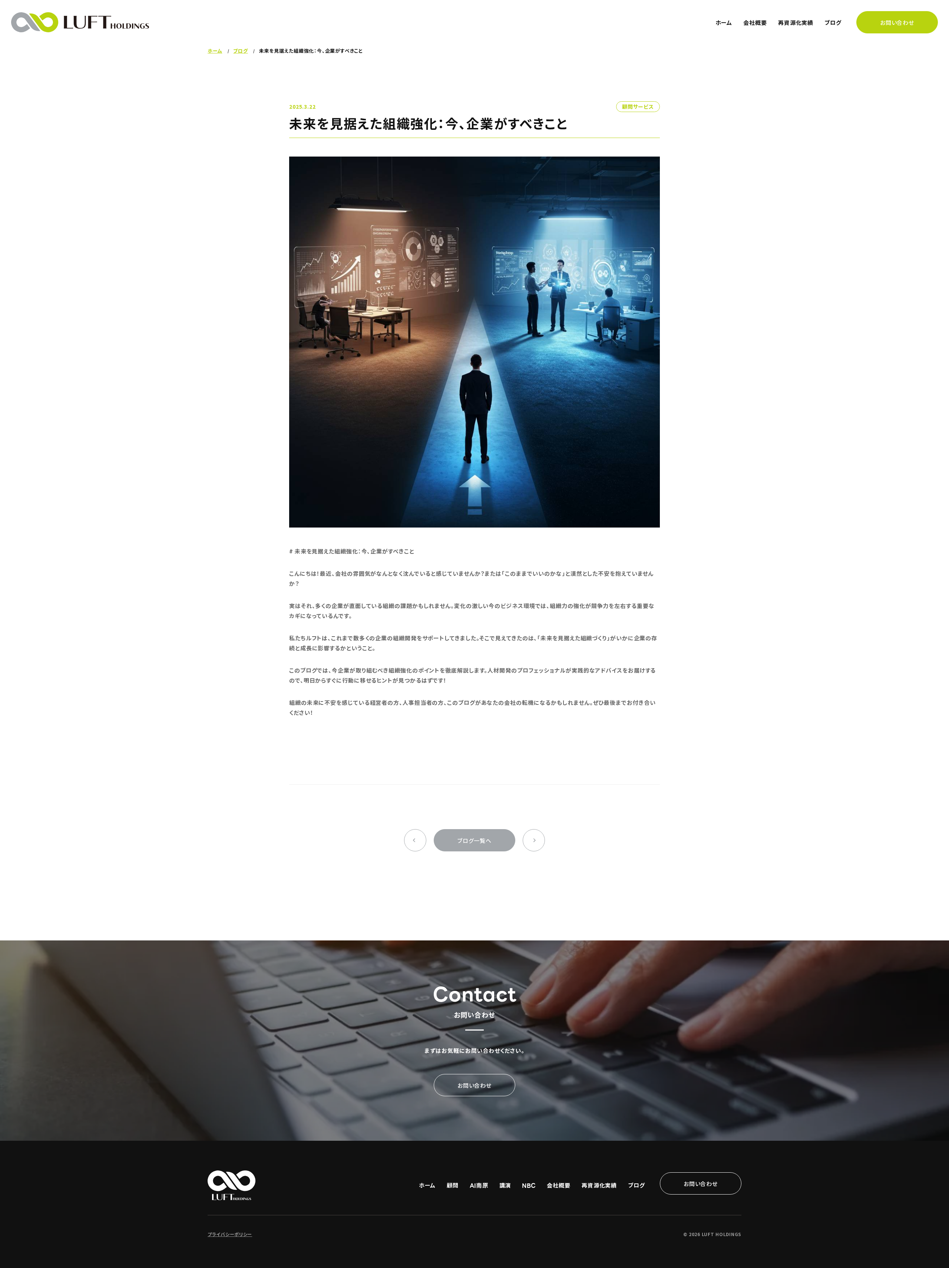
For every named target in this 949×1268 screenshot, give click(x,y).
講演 (505, 1185)
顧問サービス (638, 106)
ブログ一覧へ (474, 840)
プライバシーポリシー (230, 1234)
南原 (479, 1185)
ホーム (724, 22)
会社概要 (755, 22)
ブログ (832, 22)
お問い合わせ (897, 22)
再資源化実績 (795, 22)
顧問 (453, 1185)
